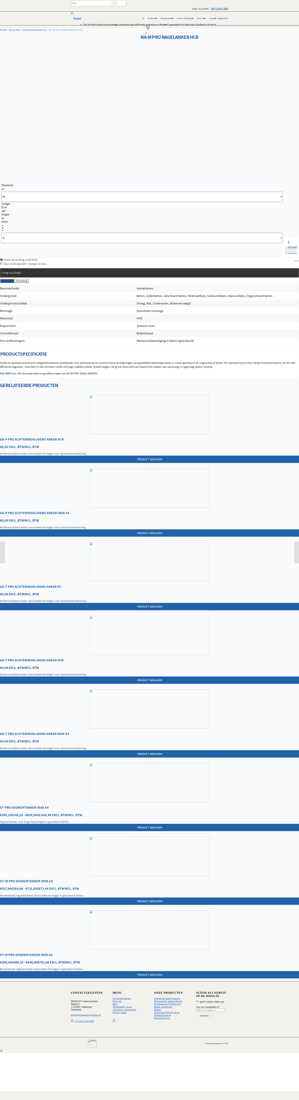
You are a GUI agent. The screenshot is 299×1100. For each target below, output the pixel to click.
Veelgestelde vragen (122, 1007)
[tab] (7, 281)
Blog (115, 1004)
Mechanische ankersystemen (168, 1001)
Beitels (157, 1009)
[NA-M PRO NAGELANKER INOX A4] (2, 552)
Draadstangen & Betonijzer (167, 1004)
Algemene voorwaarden (124, 1009)
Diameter (7, 185)
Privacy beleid (120, 1012)
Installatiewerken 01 (34, 30)
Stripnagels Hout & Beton (167, 1012)
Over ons (117, 1001)
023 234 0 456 (219, 8)
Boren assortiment (163, 1007)
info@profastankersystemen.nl (86, 1015)
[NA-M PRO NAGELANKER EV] (296, 552)
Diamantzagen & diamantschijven (162, 1016)
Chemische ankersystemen (167, 998)
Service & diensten (122, 998)
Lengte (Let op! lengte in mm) (6, 212)
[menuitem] (152, 18)
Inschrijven (204, 1016)
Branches (14, 30)
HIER (8, 373)
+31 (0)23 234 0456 (84, 1021)
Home (3, 30)
